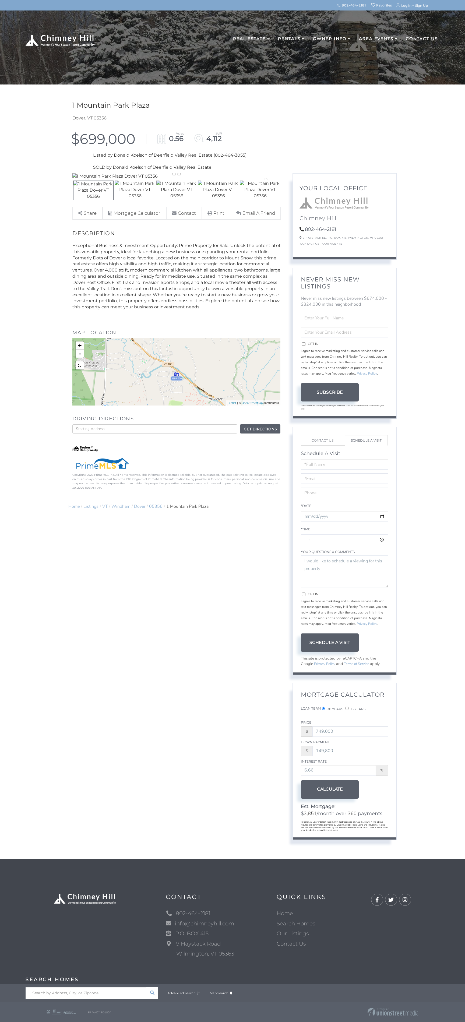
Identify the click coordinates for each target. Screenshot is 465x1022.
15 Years (357, 709)
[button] (152, 993)
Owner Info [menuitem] (330, 38)
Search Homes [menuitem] (296, 923)
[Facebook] (377, 900)
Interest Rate (314, 761)
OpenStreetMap (252, 403)
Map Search (219, 993)
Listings (90, 506)
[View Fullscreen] (80, 365)
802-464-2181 (353, 5)
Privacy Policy (367, 373)
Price (306, 722)
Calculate (330, 789)
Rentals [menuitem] (289, 38)
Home (74, 506)
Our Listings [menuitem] (293, 933)
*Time (305, 529)
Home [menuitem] (285, 913)
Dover (139, 506)
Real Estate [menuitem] (249, 38)
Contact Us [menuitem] (422, 38)
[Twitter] (391, 900)
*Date (306, 506)
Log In (406, 5)
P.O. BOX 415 (192, 933)
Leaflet (231, 403)
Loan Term (311, 708)
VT (105, 506)
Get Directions (260, 429)
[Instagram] (405, 900)
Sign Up (421, 5)
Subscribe (330, 392)
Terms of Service (356, 663)
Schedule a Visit (366, 440)
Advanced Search (181, 993)
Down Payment (315, 742)
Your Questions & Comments (328, 552)
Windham (120, 506)
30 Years (334, 709)
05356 (156, 506)
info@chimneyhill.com (204, 923)
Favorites (383, 5)
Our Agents (332, 243)
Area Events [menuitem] (376, 38)
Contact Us (309, 243)
